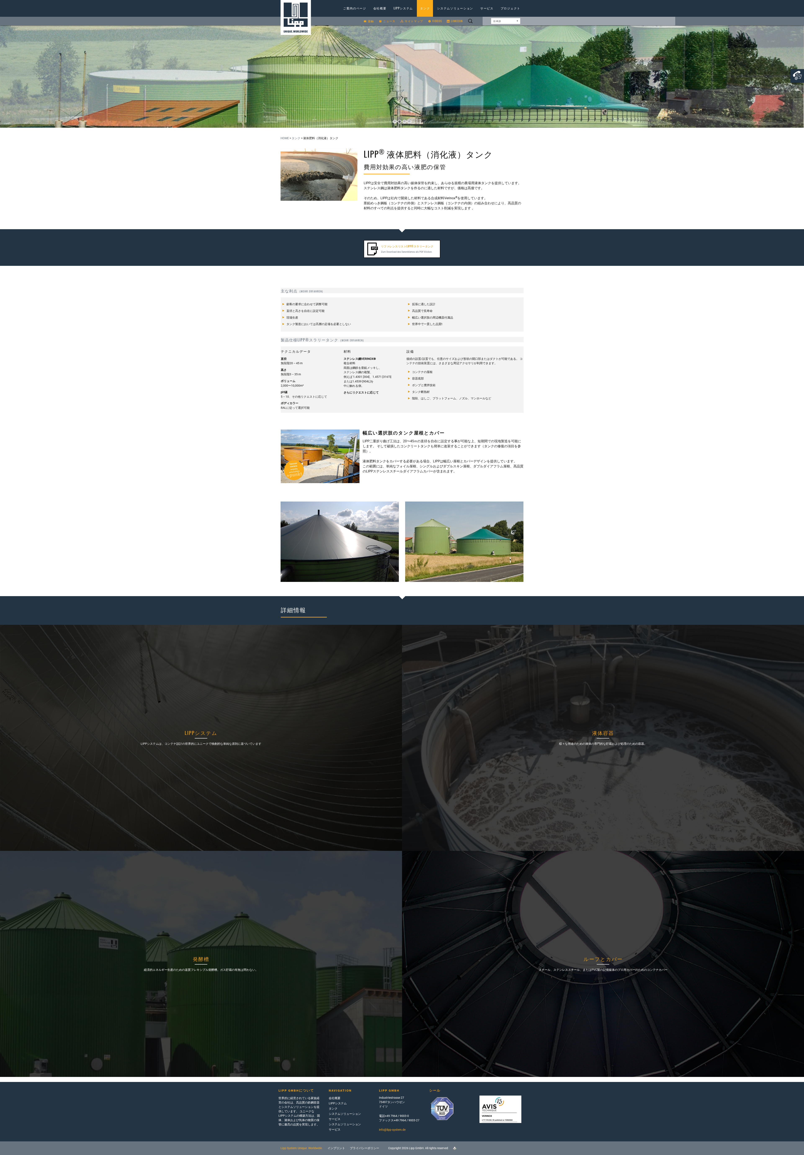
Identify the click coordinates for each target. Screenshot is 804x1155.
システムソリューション (455, 8)
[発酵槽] (201, 964)
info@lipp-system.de (392, 1129)
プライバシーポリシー (364, 1148)
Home (285, 138)
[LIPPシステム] (201, 738)
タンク (425, 8)
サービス (486, 8)
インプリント (336, 1148)
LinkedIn (457, 21)
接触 (371, 21)
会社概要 (380, 8)
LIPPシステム (403, 8)
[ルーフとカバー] (603, 964)
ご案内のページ (354, 8)
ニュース (389, 21)
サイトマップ (414, 21)
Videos (437, 21)
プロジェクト (510, 8)
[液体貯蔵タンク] (603, 738)
